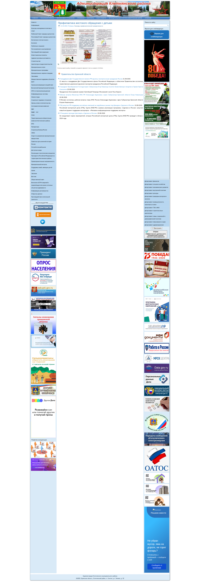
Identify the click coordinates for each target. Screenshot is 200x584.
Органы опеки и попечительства (41, 103)
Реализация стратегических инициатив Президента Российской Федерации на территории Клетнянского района (43, 156)
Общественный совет (37, 179)
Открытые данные (36, 194)
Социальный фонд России (39, 130)
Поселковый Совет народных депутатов (43, 37)
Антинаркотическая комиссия (40, 106)
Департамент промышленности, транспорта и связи (154, 203)
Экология (34, 173)
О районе (148, 18)
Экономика (34, 76)
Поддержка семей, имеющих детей (41, 167)
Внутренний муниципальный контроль (42, 88)
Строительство (35, 61)
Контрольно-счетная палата (39, 40)
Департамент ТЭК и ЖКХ (152, 207)
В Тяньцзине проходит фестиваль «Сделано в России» (78, 113)
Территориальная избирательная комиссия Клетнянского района (41, 119)
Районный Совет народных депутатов (42, 34)
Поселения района (47, 18)
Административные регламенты (41, 58)
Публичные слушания (37, 46)
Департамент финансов (152, 181)
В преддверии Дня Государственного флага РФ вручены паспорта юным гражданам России (90, 79)
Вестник (33, 176)
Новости (33, 22)
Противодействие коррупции (40, 52)
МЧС (32, 124)
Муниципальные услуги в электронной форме (125, 18)
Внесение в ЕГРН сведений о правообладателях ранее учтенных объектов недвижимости (41, 185)
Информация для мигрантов (39, 191)
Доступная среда (36, 150)
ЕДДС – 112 (34, 112)
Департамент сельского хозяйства (155, 184)
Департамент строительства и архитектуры (154, 212)
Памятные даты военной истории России (41, 143)
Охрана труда (35, 97)
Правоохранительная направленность (42, 161)
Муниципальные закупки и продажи (41, 73)
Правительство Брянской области (76, 74)
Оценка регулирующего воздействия (42, 85)
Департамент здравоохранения (154, 225)
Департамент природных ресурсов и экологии (155, 198)
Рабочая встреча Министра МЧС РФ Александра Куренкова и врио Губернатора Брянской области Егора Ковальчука (101, 95)
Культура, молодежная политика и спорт (41, 30)
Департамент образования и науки (155, 222)
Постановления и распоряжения (41, 49)
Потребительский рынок (38, 147)
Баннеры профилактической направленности (88, 26)
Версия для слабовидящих (157, 35)
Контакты (90, 18)
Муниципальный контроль (39, 164)
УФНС (33, 133)
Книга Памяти (101, 18)
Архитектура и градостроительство (41, 64)
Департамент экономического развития (156, 187)
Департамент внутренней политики (155, 190)
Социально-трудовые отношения (41, 100)
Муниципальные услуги (38, 67)
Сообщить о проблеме (157, 566)
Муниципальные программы (39, 70)
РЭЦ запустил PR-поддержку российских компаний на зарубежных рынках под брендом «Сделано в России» (96, 105)
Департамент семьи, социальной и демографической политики (155, 218)
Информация (35, 25)
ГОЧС (33, 115)
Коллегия (34, 43)
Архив (33, 170)
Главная (35, 18)
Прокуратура (35, 127)
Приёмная (80, 18)
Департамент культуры (151, 193)
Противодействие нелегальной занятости (40, 198)
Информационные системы (39, 94)
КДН (32, 109)
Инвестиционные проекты (39, 55)
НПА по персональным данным (40, 91)
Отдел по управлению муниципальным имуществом (42, 137)
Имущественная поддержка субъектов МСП (42, 81)
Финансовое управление (66, 18)
